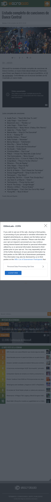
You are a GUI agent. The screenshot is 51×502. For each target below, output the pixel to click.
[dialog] (25, 251)
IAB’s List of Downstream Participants (28, 259)
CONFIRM (13, 273)
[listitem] (25, 266)
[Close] (46, 226)
